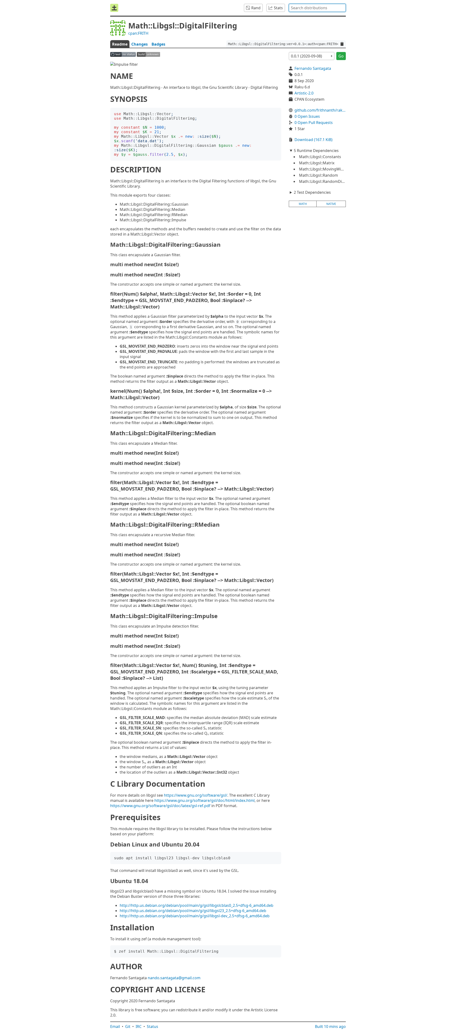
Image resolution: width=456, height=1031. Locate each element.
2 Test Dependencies (312, 192)
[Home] (114, 8)
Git (127, 1026)
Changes (139, 44)
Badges (158, 44)
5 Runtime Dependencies (316, 150)
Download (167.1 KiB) (313, 139)
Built (330, 1026)
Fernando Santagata (312, 68)
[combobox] (317, 8)
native (331, 204)
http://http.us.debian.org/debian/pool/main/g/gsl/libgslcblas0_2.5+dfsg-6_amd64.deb (196, 905)
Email (115, 1026)
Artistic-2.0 (304, 93)
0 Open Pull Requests (313, 122)
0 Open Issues (307, 116)
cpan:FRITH (138, 33)
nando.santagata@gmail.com (174, 977)
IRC (139, 1026)
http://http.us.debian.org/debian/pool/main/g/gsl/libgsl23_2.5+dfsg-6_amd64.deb (193, 910)
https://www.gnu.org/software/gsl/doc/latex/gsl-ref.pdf (160, 805)
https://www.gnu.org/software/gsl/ (195, 795)
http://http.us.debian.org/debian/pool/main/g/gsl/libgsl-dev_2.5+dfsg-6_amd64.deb (195, 915)
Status (152, 1026)
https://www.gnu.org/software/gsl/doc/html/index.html (204, 800)
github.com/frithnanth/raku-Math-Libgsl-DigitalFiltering (320, 110)
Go (341, 56)
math (303, 204)
